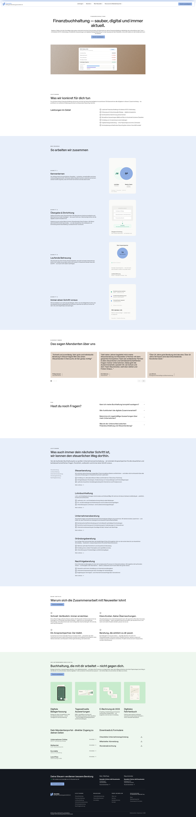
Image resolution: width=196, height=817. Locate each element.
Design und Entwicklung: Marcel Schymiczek (62, 814)
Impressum (140, 813)
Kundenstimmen (116, 800)
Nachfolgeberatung (56, 477)
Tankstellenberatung (98, 796)
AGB (144, 813)
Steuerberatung (55, 469)
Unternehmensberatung (57, 473)
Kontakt (114, 802)
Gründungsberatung (56, 475)
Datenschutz (133, 813)
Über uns (114, 796)
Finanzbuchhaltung (80, 798)
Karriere (114, 798)
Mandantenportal (134, 799)
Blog (131, 797)
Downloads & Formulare (136, 801)
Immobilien (96, 800)
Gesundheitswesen (98, 798)
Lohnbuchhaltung (55, 471)
